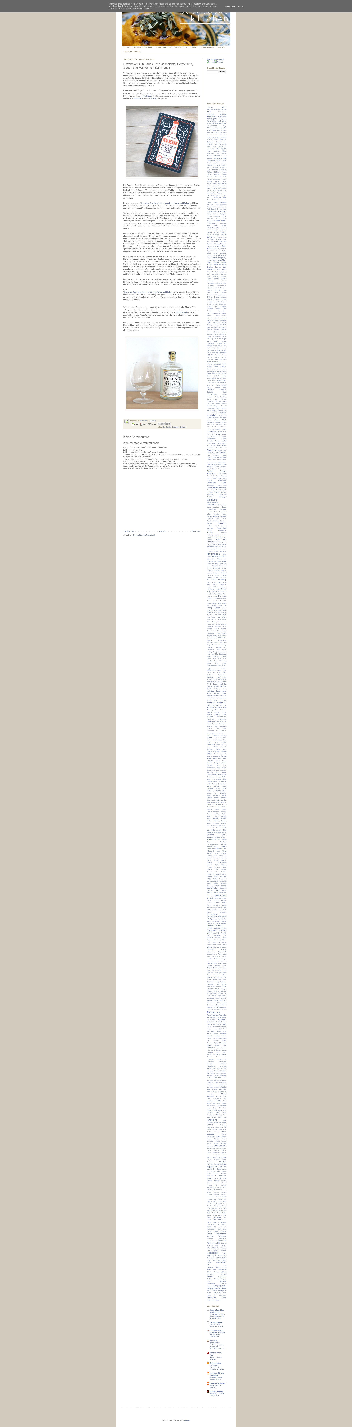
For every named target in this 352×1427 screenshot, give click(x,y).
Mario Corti (222, 784)
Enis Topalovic (217, 424)
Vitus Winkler (211, 1248)
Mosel (216, 892)
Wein (209, 1265)
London (223, 733)
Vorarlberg (223, 1250)
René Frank (211, 1009)
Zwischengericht (214, 1300)
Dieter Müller (212, 399)
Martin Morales (221, 800)
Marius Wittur (221, 788)
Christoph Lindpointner (218, 327)
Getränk (168, 427)
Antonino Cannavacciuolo (216, 204)
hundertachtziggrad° (218, 1383)
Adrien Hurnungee (213, 128)
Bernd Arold (211, 248)
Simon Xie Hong (219, 1108)
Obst (209, 933)
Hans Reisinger (212, 544)
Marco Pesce (221, 772)
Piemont (219, 986)
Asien (223, 211)
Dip (216, 401)
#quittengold (222, 116)
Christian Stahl (220, 308)
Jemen (224, 614)
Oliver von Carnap (219, 942)
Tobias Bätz (218, 1210)
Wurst (220, 1288)
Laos (213, 721)
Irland (224, 596)
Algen (214, 146)
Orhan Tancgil (221, 944)
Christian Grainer (220, 295)
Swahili (224, 1169)
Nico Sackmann (217, 907)
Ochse (214, 933)
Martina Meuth (216, 807)
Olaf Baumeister (213, 935)
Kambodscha (222, 675)
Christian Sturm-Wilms (216, 311)
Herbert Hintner (220, 570)
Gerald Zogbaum (220, 511)
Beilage (210, 237)
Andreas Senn (220, 181)
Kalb (224, 672)
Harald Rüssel (216, 549)
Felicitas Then (211, 445)
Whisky (224, 1267)
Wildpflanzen (222, 1269)
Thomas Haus (212, 1185)
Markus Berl (211, 791)
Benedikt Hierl (211, 241)
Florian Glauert (216, 457)
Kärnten (216, 686)
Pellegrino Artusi (220, 965)
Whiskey (218, 1267)
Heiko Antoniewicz (219, 556)
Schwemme (211, 1066)
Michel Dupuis (211, 881)
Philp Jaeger (211, 986)
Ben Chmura (218, 237)
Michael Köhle (212, 865)
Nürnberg (217, 928)
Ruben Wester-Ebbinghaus (216, 1038)
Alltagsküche (211, 153)
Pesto (220, 968)
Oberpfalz (222, 930)
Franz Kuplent (212, 478)
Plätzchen (210, 989)
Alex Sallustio (221, 130)
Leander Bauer (217, 724)
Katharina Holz (220, 689)
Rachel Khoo (211, 993)
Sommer (212, 1119)
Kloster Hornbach (220, 700)
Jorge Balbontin (213, 656)
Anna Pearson (217, 193)
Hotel (218, 582)
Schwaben (210, 1061)
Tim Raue (218, 1203)
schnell (224, 1057)
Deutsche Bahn (216, 392)
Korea (224, 712)
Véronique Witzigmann (216, 1238)
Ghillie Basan (221, 518)
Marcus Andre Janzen (214, 774)
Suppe (210, 1166)
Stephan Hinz (211, 1157)
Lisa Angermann (220, 730)
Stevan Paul (221, 1157)
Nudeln (209, 928)
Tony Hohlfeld (211, 1224)
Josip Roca (216, 658)
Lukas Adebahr (212, 740)
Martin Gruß (211, 800)
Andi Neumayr (217, 158)
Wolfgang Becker (213, 1279)
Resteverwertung (212, 1015)
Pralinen (209, 991)
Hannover (218, 535)
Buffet (224, 269)
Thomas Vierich (221, 1196)
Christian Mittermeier (219, 304)
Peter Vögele (221, 972)
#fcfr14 (224, 107)
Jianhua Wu (216, 624)
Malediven (210, 749)
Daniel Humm (221, 371)
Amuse (217, 156)
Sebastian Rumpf (213, 1087)
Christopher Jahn (219, 336)
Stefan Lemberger (213, 1132)
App (225, 206)
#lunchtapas (211, 116)
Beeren (223, 234)
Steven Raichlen (213, 1159)
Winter (210, 1276)
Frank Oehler (212, 469)
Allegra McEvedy (213, 151)
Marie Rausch (212, 784)
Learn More (230, 6)
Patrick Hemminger (220, 959)
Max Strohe (211, 830)
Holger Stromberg (219, 580)
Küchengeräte (221, 716)
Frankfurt (223, 471)
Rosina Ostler (220, 1036)
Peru (214, 968)
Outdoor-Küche (212, 954)
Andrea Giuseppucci (214, 167)
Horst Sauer (211, 582)
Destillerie (223, 389)
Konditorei (223, 710)
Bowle (224, 264)
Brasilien (210, 267)
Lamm (209, 721)
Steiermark (216, 1152)
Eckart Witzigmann (213, 410)
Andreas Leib (221, 176)
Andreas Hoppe (220, 174)
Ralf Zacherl (211, 1005)
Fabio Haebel (220, 441)
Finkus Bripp (222, 450)
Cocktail (210, 355)
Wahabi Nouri (211, 1258)
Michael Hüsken (220, 860)
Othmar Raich (212, 952)
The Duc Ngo (220, 1178)
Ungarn (209, 1231)
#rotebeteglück (212, 119)
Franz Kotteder (221, 476)
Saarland (217, 1043)
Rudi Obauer (212, 1040)
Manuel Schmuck (220, 754)
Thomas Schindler (213, 1194)
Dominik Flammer (220, 403)
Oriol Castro (217, 947)
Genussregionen (208, 48)
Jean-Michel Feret (220, 612)
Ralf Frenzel (211, 1002)
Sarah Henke (215, 1050)
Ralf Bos (223, 1000)
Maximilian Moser (216, 834)
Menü (224, 846)
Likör (217, 728)
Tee (216, 1176)
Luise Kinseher (220, 737)
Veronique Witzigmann (216, 1236)
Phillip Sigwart (221, 984)
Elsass (217, 420)
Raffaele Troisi (216, 995)
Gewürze (210, 518)
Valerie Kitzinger (220, 1231)
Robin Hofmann (212, 1029)
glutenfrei (222, 523)
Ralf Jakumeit (221, 1002)
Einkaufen (194, 48)
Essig (220, 431)
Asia (219, 211)
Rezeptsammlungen (163, 48)
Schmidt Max (212, 1057)
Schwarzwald (222, 1061)
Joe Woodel (211, 638)
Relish (224, 1007)
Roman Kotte (221, 1031)
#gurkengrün (222, 109)
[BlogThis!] (161, 423)
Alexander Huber (220, 137)
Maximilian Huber (220, 832)
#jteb (209, 112)
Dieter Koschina (220, 397)
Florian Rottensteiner (219, 462)
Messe (219, 849)
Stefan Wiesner (213, 1143)
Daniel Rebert (213, 376)
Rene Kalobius (221, 1009)
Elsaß (224, 420)
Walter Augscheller (213, 1260)
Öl (225, 933)
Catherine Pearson (219, 276)
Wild (214, 1269)
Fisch (209, 452)
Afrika (221, 128)
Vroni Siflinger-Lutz (219, 1255)
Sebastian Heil (220, 1078)
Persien (209, 968)
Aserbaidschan (212, 211)
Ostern (224, 947)
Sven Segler (217, 1169)
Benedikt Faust (221, 239)
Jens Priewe (222, 619)
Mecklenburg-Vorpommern (216, 837)
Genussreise (211, 505)
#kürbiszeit (210, 114)
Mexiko (218, 851)
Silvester (218, 1101)
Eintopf (220, 415)
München (220, 895)
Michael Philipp (220, 867)
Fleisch (223, 452)
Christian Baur (212, 292)
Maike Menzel (221, 744)
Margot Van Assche (214, 779)
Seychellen (210, 1094)
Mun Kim (210, 896)
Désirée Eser (220, 387)
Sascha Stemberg (213, 1054)
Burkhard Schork (212, 271)
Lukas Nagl (212, 742)
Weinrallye (210, 1267)
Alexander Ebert (212, 132)
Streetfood (222, 1162)
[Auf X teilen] (164, 423)
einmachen (212, 415)
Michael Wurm (212, 876)
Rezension (222, 1015)
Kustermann (222, 719)
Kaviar (224, 691)
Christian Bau (220, 290)
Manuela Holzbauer (213, 756)
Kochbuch (175, 427)
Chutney (210, 339)
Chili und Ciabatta (217, 1330)
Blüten (216, 262)
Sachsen (223, 1043)
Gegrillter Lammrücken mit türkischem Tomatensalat (217, 1335)
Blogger (187, 1420)
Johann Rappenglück (216, 640)
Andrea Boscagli (220, 165)
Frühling (214, 487)
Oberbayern (211, 930)
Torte (218, 1224)
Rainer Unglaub (220, 998)
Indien (209, 591)
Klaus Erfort (215, 698)
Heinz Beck (210, 563)
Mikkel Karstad (220, 886)
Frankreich (211, 473)
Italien (209, 598)
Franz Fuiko (221, 473)
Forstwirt (219, 464)
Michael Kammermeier (216, 862)
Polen (217, 989)
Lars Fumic (219, 721)
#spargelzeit (222, 119)
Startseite (126, 48)
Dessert (210, 389)
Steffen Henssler (220, 1146)
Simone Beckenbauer (214, 1110)
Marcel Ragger (213, 763)
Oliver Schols (217, 940)
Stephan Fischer (220, 1155)
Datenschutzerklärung (132, 52)
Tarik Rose (211, 1176)
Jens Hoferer (221, 617)
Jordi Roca (210, 654)
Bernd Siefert (212, 253)
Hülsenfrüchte (221, 589)
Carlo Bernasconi (213, 274)
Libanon (209, 728)
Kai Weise (217, 672)
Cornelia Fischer (220, 355)
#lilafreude (222, 114)
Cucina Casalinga (217, 1391)
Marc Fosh (217, 758)
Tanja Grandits (212, 1173)
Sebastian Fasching (219, 1073)
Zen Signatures (220, 1295)
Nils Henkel (222, 919)
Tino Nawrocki (212, 1208)
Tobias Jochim (216, 1213)
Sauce (224, 1054)
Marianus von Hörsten (218, 781)
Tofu (224, 1215)
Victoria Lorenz (212, 1241)
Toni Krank (213, 1222)
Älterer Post (196, 531)
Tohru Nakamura (214, 1217)
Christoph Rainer (219, 332)
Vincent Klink (216, 1243)
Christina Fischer (220, 315)
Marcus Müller (221, 777)
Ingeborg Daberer (217, 594)
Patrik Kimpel (211, 961)
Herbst (223, 573)
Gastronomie (222, 494)
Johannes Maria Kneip (218, 645)
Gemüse (212, 499)
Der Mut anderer (216, 1322)
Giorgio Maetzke (212, 521)
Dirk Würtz (222, 401)
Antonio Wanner (212, 206)
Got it (241, 6)
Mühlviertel (222, 892)
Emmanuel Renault (213, 422)
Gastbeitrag (210, 494)
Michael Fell (222, 855)
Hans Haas (217, 537)
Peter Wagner (213, 975)
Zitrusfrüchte (211, 1297)
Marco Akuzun (221, 767)
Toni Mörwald (222, 1222)
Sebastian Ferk (212, 1075)
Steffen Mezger (212, 1148)
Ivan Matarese (217, 598)
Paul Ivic (210, 963)
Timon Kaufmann (220, 1206)
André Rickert (212, 163)
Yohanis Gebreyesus (219, 1290)
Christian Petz (212, 306)
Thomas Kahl (221, 1187)
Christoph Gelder (219, 322)
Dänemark (217, 364)
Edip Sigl (223, 410)
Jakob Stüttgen (212, 603)
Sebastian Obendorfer (216, 1085)
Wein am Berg (220, 1265)
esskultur (213, 1341)
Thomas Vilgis (211, 1199)
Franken (210, 471)
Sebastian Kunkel (213, 1080)
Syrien (224, 1171)
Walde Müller (221, 1258)
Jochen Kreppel (220, 633)
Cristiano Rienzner (220, 359)
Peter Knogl (216, 970)
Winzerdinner (222, 1276)
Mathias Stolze (220, 814)
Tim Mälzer (222, 1201)
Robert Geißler (212, 1026)
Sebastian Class (221, 1068)
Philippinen (210, 984)
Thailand (210, 1178)
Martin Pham (211, 802)
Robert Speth (221, 1026)
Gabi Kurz (210, 490)
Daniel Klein (211, 373)
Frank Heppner (220, 466)
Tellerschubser (216, 1363)
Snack (214, 1117)
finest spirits (147, 96)
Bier (212, 258)
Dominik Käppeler (213, 406)
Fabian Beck (217, 436)
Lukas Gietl (222, 740)
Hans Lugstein (221, 542)
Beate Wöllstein (213, 234)
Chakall (224, 281)
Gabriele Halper (213, 492)
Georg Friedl (222, 505)
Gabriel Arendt (221, 490)
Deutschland (211, 394)
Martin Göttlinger (220, 797)
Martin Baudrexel (213, 795)
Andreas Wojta (211, 183)
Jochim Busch (212, 635)
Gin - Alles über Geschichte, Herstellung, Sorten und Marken (165, 203)
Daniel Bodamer (220, 366)
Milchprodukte (212, 888)
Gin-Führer (137, 98)
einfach (214, 413)
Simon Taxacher (216, 1105)
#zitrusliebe (222, 121)
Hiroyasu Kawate (213, 577)
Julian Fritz (212, 663)
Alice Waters (221, 149)
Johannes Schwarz (214, 647)
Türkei (209, 1227)
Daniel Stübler (221, 378)
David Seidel (211, 382)
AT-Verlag (153, 98)
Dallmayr (218, 362)
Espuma (214, 431)
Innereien (217, 596)
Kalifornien (210, 675)
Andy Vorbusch (213, 186)
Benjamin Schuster (213, 244)
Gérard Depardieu (213, 514)
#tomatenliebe (211, 121)
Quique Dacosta (220, 991)
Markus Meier (221, 791)
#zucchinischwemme (214, 123)
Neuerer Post (129, 531)
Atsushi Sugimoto (213, 216)
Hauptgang (213, 553)
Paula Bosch (218, 963)
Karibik (218, 677)
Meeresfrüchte (213, 839)
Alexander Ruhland (214, 144)
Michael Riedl (212, 869)
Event (218, 434)
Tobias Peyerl (217, 1215)
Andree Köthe (221, 183)
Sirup (217, 1112)
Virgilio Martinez (220, 1245)
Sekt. (224, 1089)
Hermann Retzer (213, 575)
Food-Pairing (211, 464)
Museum (215, 898)
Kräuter (217, 714)
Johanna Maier (212, 642)
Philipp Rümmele (220, 982)
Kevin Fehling (213, 693)
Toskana (223, 1224)
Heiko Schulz (221, 561)
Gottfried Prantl (213, 526)
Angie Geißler (217, 190)
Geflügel (222, 497)
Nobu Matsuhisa (213, 921)
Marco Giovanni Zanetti (214, 770)
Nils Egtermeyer (212, 919)
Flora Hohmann (213, 455)
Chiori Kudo (217, 288)
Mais (215, 747)
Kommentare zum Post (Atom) (144, 535)
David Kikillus (221, 380)
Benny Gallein (216, 246)
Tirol (220, 1208)
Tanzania (223, 1173)
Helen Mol (222, 566)
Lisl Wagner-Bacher (213, 733)
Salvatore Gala (220, 1045)
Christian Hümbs (213, 297)
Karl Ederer (211, 682)
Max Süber (219, 830)
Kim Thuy (219, 695)
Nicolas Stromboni (216, 912)
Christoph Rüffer (212, 334)
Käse (209, 689)
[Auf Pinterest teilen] (169, 423)
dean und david (213, 385)
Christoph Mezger (213, 329)
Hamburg (210, 533)
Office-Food (220, 933)
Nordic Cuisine (221, 923)
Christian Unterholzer (213, 313)
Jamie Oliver (222, 603)
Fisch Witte (215, 453)
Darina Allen (211, 380)
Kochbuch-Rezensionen (143, 48)
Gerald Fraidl (211, 511)
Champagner (211, 283)
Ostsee (223, 949)
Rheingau (223, 1017)
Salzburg (210, 1047)
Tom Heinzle (217, 1220)
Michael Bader (212, 855)
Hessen (223, 575)
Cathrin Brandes (213, 278)
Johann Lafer (221, 638)
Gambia (223, 492)
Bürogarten (222, 271)
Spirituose (183, 427)
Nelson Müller (220, 903)
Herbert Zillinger (212, 573)
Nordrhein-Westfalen (214, 926)
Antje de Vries (220, 197)
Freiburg (218, 485)
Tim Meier (210, 1203)
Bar (164, 427)
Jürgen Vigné (212, 668)
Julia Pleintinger (220, 661)
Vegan (209, 1234)
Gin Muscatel (181, 312)
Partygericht (222, 954)
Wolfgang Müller (220, 1286)
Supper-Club (218, 1166)
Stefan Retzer (221, 1136)
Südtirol (223, 1164)
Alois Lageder (221, 153)
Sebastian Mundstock (219, 1082)
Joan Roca (216, 631)
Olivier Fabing (211, 944)
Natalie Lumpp (212, 900)
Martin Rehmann (221, 802)
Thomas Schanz (220, 1192)
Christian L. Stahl (213, 302)
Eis (225, 415)
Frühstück (222, 487)
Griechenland (221, 528)
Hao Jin (218, 546)
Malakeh (223, 747)
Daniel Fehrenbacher (214, 369)
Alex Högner (211, 130)
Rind (224, 1024)
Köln (216, 710)
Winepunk (223, 1274)
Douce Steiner (221, 408)
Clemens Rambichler (219, 352)
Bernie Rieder (217, 255)
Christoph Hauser (213, 325)
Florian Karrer (216, 459)
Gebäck (209, 497)
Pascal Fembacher (213, 956)
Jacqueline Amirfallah (219, 601)
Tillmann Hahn (212, 1201)
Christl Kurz (215, 320)
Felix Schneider (221, 448)
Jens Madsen (211, 619)
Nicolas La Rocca (219, 910)
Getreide (223, 516)
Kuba (224, 714)
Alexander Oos (220, 142)
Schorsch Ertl (221, 1059)
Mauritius (216, 823)
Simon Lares (216, 1103)
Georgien (223, 509)
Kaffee (209, 672)
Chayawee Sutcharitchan (216, 285)
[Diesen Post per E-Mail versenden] (159, 423)
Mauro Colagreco (217, 825)
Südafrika (217, 1164)
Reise (219, 1007)
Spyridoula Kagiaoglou (215, 1127)
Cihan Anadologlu (220, 339)
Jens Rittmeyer (212, 621)
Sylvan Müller (216, 1171)
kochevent (223, 705)
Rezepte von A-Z (180, 48)
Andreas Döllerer (213, 172)
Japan (217, 608)
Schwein (210, 1064)
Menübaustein (211, 849)
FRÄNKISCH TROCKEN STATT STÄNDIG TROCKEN (217, 1367)
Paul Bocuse (221, 961)
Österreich (211, 949)
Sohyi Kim (222, 1117)
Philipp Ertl (216, 979)
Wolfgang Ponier (212, 1288)
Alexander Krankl (212, 139)
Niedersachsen (212, 916)
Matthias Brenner (213, 816)
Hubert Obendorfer (219, 584)
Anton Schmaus (220, 202)
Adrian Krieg (222, 126)
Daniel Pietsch (221, 373)
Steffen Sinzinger (213, 1150)
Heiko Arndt (211, 559)
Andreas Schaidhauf (213, 179)
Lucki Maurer (212, 735)
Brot (224, 267)
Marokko (223, 793)
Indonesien (215, 591)
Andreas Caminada (219, 170)
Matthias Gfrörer (219, 818)
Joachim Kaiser (213, 628)
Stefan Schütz (220, 1141)
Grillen (209, 530)
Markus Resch (212, 793)
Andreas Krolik (212, 176)
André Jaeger (221, 160)
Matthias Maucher (213, 821)
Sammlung (217, 1047)
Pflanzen (219, 977)
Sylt (208, 1171)
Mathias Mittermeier (213, 811)
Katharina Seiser (214, 691)
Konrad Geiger (213, 712)
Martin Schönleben (214, 804)
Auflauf (224, 216)
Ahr (225, 128)
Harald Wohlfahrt (220, 551)
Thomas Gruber (220, 1183)
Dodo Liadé (211, 403)
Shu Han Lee (221, 1096)
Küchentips (210, 719)
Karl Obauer (219, 682)
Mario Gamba (213, 786)
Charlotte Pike (221, 283)
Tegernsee (222, 1176)
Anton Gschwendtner (214, 200)
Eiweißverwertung (212, 417)
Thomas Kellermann (214, 1190)
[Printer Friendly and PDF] (126, 421)
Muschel (210, 898)
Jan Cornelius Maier (214, 605)
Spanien (210, 1125)
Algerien (220, 146)
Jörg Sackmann (220, 654)
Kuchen (210, 717)
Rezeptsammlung (213, 1017)
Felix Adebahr (221, 445)
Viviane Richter (212, 1250)
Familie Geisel (221, 443)
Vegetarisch (221, 1234)
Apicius (220, 206)
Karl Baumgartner (220, 679)
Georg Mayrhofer (213, 507)
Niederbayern (212, 914)
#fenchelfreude (212, 109)
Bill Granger (218, 258)
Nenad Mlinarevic (213, 905)
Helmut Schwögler (213, 568)
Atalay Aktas (212, 214)
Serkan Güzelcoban (219, 1091)
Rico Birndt (217, 1024)
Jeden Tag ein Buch (214, 614)
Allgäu (224, 151)
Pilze (224, 986)
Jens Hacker (211, 617)
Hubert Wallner (212, 587)
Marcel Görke (221, 761)
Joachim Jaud (220, 626)
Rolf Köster (211, 1031)
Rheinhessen (211, 1019)
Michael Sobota (221, 874)
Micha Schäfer (220, 853)
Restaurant (213, 1012)
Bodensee (217, 264)
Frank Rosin (222, 469)
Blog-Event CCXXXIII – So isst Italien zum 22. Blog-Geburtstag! (217, 1316)
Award (218, 218)
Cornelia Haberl (213, 357)
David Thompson (220, 382)
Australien (210, 218)
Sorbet (216, 1122)
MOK (218, 890)
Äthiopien (223, 214)
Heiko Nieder (211, 561)
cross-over (211, 362)
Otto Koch (222, 952)
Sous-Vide (222, 1122)
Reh (217, 1005)
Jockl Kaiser (222, 635)
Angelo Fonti (216, 188)
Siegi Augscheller (214, 1098)
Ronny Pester (212, 1033)
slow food (223, 1115)
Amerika (209, 156)
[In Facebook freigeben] (166, 423)
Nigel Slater (222, 916)
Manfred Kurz (221, 749)
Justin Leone (221, 670)
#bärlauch (210, 107)
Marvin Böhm (220, 809)
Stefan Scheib (213, 1139)
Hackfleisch (222, 530)
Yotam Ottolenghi (213, 1293)
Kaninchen (210, 677)
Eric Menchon (216, 427)
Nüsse (223, 928)
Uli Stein (218, 1227)
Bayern (223, 232)
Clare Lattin (212, 341)
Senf (208, 1091)
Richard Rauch (216, 1022)
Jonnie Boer (222, 652)
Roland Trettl (222, 1029)
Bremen (218, 267)
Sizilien (217, 1115)
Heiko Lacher (221, 559)
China (209, 288)
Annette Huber (215, 195)
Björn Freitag (217, 260)
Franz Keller (211, 476)
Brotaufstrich (211, 269)
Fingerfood (211, 450)
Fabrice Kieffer (211, 443)
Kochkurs (210, 707)
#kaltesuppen (222, 112)
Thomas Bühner (213, 1180)
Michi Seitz (219, 881)
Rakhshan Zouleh (213, 1000)
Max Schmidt (221, 828)
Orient (209, 947)
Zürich (224, 1297)
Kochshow (218, 707)
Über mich (221, 48)
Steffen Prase (221, 1148)
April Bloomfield (212, 209)
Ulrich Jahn (221, 1229)
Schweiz (223, 1064)
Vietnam (220, 1241)
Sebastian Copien (213, 1071)
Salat (209, 1045)
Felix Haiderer (211, 448)
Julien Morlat (222, 665)
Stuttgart (210, 1164)
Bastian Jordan (212, 232)
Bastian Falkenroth (219, 230)
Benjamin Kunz (221, 241)
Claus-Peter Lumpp (213, 350)
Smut (208, 1117)
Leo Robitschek (220, 726)
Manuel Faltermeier (213, 751)
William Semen (212, 1272)
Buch (219, 269)
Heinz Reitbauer (220, 563)
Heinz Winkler (212, 566)
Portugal (223, 989)
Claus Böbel (217, 345)
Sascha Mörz (221, 1052)
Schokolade (211, 1059)
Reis (214, 1007)
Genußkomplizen (212, 502)
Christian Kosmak (220, 299)
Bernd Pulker (221, 251)
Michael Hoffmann (213, 858)
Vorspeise (213, 1252)
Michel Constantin (219, 879)
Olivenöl (217, 937)
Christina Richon (213, 318)
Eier (208, 413)
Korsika (209, 714)
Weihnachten (221, 1262)
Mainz (209, 747)
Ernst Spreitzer (216, 429)
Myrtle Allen (222, 898)
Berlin (224, 246)
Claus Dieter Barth (219, 348)
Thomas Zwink (221, 1199)
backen (217, 221)
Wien (209, 1269)
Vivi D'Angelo (221, 1248)
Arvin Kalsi (222, 209)
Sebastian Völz (216, 1089)
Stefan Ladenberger (219, 1129)
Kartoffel (223, 686)
